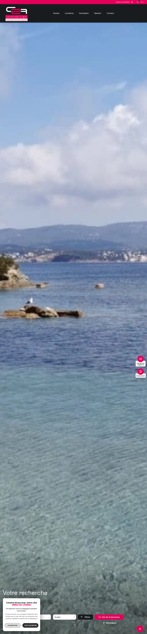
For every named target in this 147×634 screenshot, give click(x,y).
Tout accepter (30, 625)
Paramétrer (13, 625)
